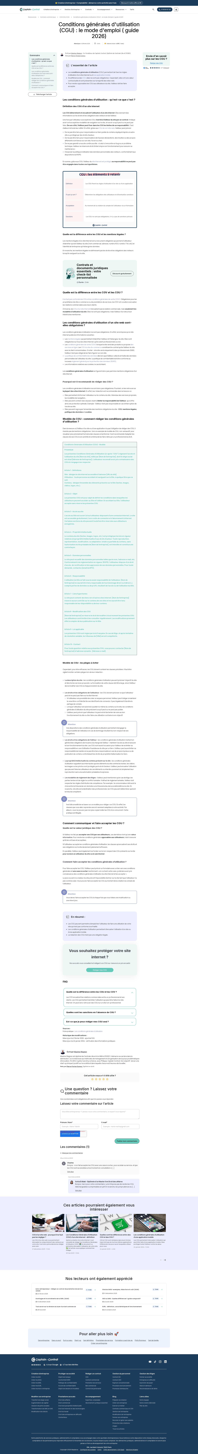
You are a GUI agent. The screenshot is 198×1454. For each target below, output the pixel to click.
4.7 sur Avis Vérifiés (70, 1364)
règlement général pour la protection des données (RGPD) (94, 361)
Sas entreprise (44, 1340)
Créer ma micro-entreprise (40, 1389)
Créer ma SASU (36, 1380)
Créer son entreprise (120, 1403)
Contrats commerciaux (48, 17)
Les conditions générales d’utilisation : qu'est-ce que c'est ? (42, 61)
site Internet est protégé (101, 161)
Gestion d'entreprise (72, 9)
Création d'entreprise (51, 9)
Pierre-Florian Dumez (78, 56)
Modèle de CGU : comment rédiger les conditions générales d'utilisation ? (43, 80)
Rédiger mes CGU (100, 970)
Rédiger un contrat (93, 1373)
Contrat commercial (92, 1380)
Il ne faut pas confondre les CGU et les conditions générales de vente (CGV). (92, 299)
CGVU (99, 1450)
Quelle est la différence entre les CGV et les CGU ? (43, 67)
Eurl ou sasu (68, 1340)
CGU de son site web (107, 128)
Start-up (78, 1340)
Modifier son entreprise (41, 1396)
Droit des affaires (64, 1400)
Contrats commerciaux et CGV (123, 1409)
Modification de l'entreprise (122, 1414)
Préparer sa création (120, 1400)
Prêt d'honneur (140, 1340)
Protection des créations (121, 1423)
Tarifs (132, 9)
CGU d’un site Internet (82, 309)
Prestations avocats (66, 1396)
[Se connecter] (176, 9)
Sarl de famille (153, 1340)
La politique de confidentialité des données (81, 356)
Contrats (88, 9)
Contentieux (62, 1417)
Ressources (120, 9)
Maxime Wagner (76, 53)
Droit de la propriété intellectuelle (70, 1406)
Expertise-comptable (92, 1400)
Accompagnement (103, 9)
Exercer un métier (119, 1406)
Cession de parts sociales (40, 1406)
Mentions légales (132, 1450)
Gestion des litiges (147, 1373)
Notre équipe (144, 1400)
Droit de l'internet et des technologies (71, 1409)
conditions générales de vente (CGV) (82, 344)
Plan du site (143, 1406)
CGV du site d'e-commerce (91, 347)
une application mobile (101, 75)
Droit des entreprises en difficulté (70, 1414)
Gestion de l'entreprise (120, 1411)
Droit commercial (64, 1403)
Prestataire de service (104, 1340)
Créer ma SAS (36, 1377)
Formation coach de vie (124, 1340)
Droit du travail (63, 1411)
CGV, (84, 78)
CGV (86, 1377)
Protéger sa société (66, 1373)
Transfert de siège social (40, 1400)
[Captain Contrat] (30, 9)
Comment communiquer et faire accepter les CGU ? (42, 86)
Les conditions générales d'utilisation (89, 1031)
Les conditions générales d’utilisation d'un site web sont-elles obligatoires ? (42, 73)
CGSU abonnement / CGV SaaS (113, 1450)
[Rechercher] (153, 9)
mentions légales (74, 339)
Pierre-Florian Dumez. (75, 1066)
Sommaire (35, 55)
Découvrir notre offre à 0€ (131, 3)
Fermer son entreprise (120, 1417)
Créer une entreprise (99, 1343)
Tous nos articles (118, 1429)
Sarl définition (88, 1340)
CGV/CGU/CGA (65, 17)
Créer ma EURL (36, 1386)
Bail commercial (90, 1386)
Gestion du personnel (121, 1373)
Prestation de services (93, 1383)
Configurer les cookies (88, 1450)
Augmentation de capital (39, 1403)
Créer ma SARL (36, 1383)
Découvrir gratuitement (122, 273)
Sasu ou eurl (56, 1340)
